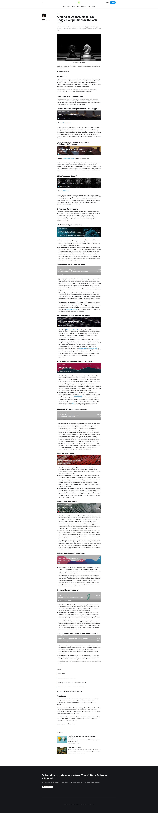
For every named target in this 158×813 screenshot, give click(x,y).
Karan (43, 19)
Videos (73, 6)
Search (68, 6)
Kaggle (58, 13)
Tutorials (93, 6)
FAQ (89, 6)
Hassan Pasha (78, 62)
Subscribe (113, 2)
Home (64, 6)
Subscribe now (48, 787)
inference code (93, 348)
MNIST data (66, 190)
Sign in (107, 2)
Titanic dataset (67, 123)
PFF (73, 403)
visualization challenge (72, 309)
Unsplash (84, 62)
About (78, 6)
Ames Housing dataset (68, 158)
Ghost (93, 804)
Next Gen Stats (78, 396)
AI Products (83, 6)
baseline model (83, 348)
